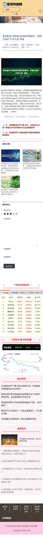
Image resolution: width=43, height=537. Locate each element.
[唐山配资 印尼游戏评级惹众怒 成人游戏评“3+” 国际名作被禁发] (10, 181)
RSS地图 (25, 526)
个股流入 (22, 292)
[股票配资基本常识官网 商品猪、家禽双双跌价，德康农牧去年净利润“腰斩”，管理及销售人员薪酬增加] (10, 155)
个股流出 (31, 292)
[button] (2, 359)
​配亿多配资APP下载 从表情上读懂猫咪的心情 (21, 461)
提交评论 (9, 266)
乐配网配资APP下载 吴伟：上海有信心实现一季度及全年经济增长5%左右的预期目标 (21, 126)
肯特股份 (11, 325)
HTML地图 (33, 526)
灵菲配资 (4, 507)
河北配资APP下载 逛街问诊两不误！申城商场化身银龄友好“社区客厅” (20, 387)
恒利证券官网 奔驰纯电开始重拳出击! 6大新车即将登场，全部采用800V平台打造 (20, 395)
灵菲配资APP (15, 507)
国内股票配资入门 (37, 509)
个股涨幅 (5, 292)
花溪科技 (11, 305)
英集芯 (10, 318)
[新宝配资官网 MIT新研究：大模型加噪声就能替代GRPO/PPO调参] (32, 155)
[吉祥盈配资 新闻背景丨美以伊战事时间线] (9, 439)
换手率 (39, 292)
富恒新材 (11, 308)
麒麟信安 (11, 311)
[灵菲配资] (12, 4)
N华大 (11, 301)
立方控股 (11, 331)
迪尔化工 (11, 321)
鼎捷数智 (11, 315)
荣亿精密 (11, 328)
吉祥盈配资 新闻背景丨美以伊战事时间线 (18, 418)
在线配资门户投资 (26, 509)
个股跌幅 (14, 292)
